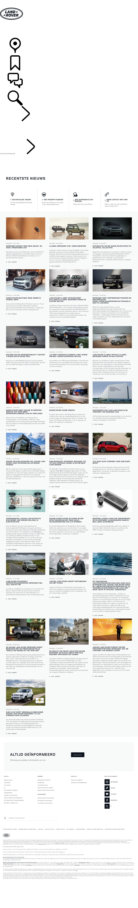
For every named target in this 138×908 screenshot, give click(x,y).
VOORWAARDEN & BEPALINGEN (27, 829)
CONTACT (41, 829)
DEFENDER (7, 782)
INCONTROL (41, 782)
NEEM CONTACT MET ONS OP (46, 790)
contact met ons (42, 844)
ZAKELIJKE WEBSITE (77, 780)
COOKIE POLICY (60, 829)
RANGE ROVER (8, 780)
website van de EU (59, 842)
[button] (69, 1)
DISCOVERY (7, 785)
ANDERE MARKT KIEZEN (10, 829)
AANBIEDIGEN (8, 792)
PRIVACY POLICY (49, 829)
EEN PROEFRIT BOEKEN (10, 790)
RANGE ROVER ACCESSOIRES (46, 798)
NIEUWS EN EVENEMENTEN (79, 782)
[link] (69, 29)
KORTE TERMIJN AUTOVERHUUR (13, 798)
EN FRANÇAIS (70, 829)
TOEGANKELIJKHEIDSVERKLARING (114, 829)
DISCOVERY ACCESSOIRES (45, 803)
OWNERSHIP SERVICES (44, 780)
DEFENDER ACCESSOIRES (45, 800)
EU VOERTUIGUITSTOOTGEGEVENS (14, 800)
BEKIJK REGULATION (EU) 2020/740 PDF (13, 857)
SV (4, 787)
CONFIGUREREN (80, 829)
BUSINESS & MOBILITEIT (11, 803)
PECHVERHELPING (43, 785)
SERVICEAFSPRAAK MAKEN (45, 787)
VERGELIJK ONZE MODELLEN (95, 829)
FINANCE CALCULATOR (10, 795)
